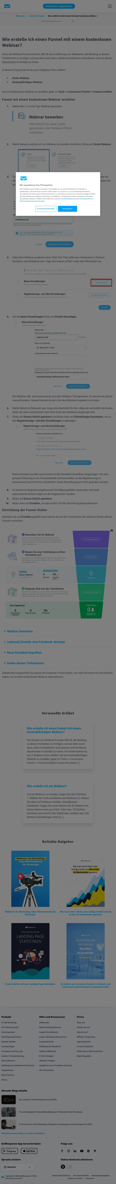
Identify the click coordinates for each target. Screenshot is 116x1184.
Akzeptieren (67, 209)
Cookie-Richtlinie (67, 199)
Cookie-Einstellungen (46, 209)
